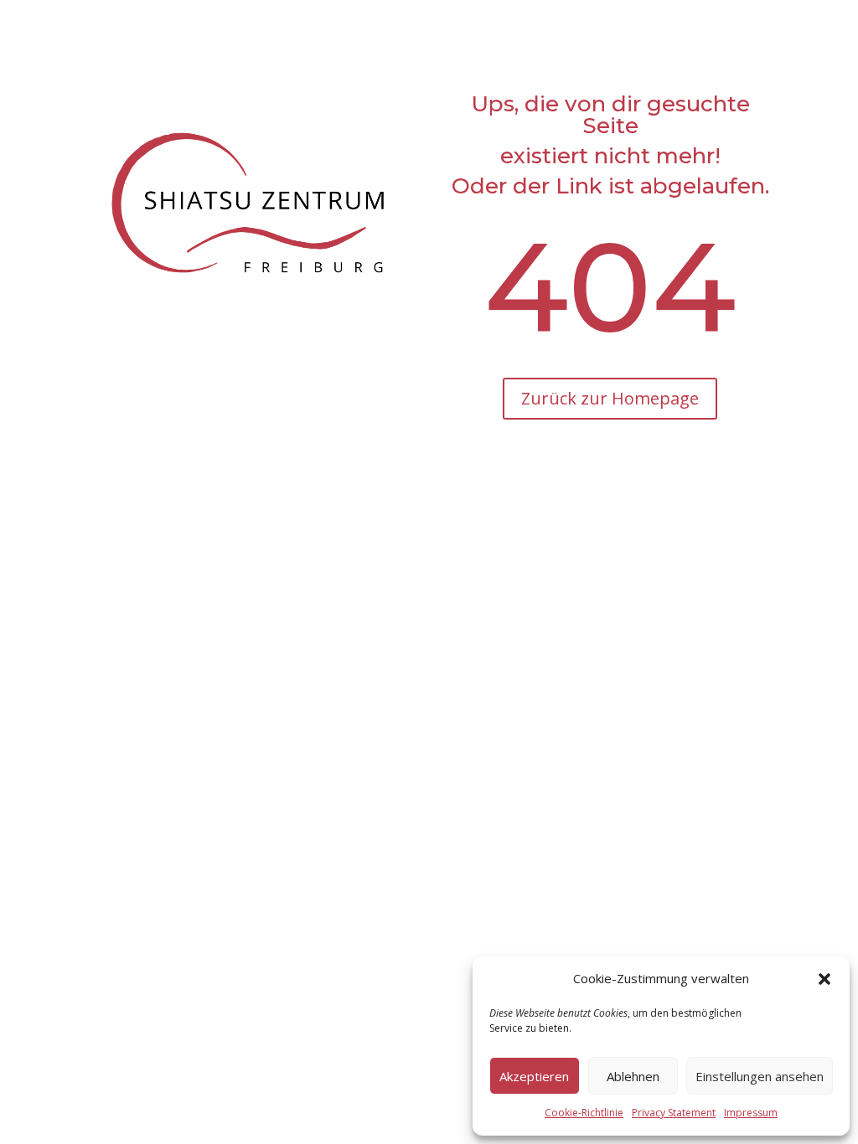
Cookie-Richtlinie (584, 1112)
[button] (824, 979)
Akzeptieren (534, 1076)
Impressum (751, 1112)
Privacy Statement (674, 1112)
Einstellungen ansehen (759, 1076)
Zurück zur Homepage (610, 398)
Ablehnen (633, 1076)
